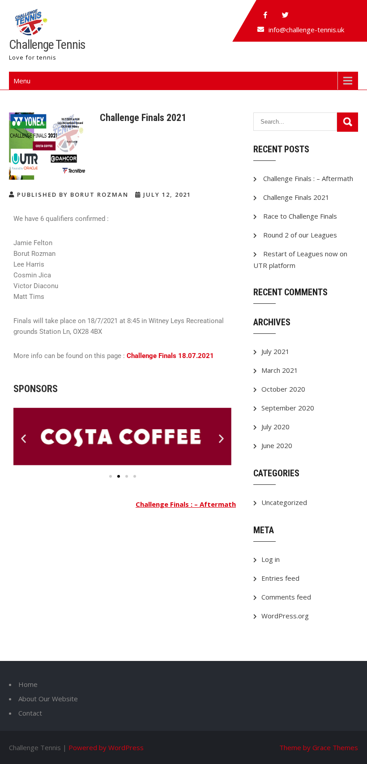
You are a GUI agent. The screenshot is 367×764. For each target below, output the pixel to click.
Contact (30, 712)
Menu (21, 80)
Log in (270, 559)
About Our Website (48, 698)
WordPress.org (285, 615)
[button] (23, 438)
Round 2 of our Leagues (300, 234)
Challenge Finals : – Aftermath (186, 504)
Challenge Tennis (47, 44)
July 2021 (275, 351)
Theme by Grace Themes (318, 747)
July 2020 (275, 426)
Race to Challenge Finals (300, 216)
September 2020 (287, 407)
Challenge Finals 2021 (296, 197)
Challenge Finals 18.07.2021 (170, 356)
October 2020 (283, 388)
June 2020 (276, 445)
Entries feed (280, 578)
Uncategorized (284, 502)
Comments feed (286, 596)
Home (28, 684)
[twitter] (285, 15)
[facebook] (265, 15)
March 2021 (279, 370)
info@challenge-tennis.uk (306, 29)
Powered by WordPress (106, 747)
